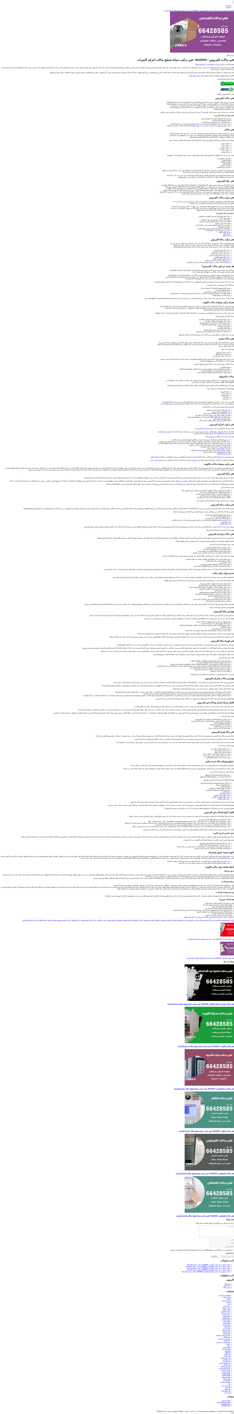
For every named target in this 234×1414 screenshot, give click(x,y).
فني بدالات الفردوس (151, 920)
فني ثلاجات (227, 1356)
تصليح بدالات (221, 920)
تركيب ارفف (209, 262)
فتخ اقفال (227, 1352)
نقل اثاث (227, 1387)
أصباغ (228, 1299)
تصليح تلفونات (226, 1318)
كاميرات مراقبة (225, 167)
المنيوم (228, 1302)
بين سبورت (227, 1306)
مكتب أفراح (226, 1380)
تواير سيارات (226, 1325)
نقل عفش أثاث (225, 1391)
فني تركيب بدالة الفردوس (66, 920)
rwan (232, 64)
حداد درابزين (226, 1328)
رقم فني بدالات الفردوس (211, 920)
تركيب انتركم (219, 443)
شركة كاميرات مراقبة (223, 419)
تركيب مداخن (226, 1314)
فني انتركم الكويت (222, 452)
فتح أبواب (227, 1351)
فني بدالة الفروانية (224, 793)
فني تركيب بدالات (207, 228)
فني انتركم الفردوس (168, 920)
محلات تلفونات (225, 1373)
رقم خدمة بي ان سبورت (223, 1342)
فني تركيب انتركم (207, 428)
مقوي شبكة (195, 125)
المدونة (228, 7)
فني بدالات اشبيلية (222, 79)
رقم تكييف (227, 1340)
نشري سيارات (199, 450)
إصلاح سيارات (226, 1300)
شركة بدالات (226, 232)
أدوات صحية (226, 1297)
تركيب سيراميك (225, 1312)
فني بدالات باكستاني (223, 259)
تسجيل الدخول (226, 1400)
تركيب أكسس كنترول (223, 837)
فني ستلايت (226, 447)
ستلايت (228, 1344)
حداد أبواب (227, 1326)
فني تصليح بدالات (54, 920)
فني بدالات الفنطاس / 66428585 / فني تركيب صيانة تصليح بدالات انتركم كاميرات (205, 1216)
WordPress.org (226, 1405)
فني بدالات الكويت (183, 177)
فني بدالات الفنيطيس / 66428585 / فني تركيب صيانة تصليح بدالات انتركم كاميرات (205, 1173)
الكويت (220, 1411)
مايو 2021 (227, 1284)
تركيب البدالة (182, 484)
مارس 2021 (226, 1287)
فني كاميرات (208, 433)
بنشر (228, 1304)
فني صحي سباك (225, 1358)
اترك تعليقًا (199, 64)
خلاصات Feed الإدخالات (223, 1402)
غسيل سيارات (226, 1349)
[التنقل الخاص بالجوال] (233, 1)
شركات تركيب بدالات (198, 920)
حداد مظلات (226, 1337)
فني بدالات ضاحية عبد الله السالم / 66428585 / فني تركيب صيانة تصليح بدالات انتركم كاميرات (200, 1004)
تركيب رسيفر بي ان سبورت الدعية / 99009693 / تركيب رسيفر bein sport (208, 1268)
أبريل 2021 (227, 1285)
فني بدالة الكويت (225, 412)
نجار (229, 1384)
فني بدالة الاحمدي (225, 523)
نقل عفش (227, 1389)
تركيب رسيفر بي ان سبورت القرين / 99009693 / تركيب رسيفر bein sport (208, 1264)
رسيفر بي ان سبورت (224, 1339)
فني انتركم (225, 260)
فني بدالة (195, 76)
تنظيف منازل (226, 1323)
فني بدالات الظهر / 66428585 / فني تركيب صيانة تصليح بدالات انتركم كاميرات (206, 1131)
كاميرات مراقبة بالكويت (224, 433)
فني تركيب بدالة (78, 920)
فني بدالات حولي (224, 795)
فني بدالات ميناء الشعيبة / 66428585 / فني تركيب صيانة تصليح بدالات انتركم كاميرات (204, 1089)
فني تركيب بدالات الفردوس (91, 920)
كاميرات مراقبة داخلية (219, 861)
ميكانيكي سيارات (225, 1382)
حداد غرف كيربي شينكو (223, 1335)
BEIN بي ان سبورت (224, 1295)
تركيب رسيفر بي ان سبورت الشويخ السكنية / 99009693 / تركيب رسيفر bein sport (206, 1271)
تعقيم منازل (226, 1321)
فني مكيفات (226, 1365)
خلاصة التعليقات (225, 1404)
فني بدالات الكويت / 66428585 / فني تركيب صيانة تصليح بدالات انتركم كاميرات (206, 1046)
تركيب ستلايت (226, 1311)
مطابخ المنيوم (226, 1375)
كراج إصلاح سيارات (224, 1368)
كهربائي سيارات (225, 1370)
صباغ (228, 1345)
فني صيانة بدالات (44, 920)
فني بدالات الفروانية (223, 797)
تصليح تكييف (226, 1316)
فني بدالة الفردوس (114, 920)
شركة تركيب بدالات (186, 920)
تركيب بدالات (230, 55)
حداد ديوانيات (226, 1332)
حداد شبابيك (226, 1333)
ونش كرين (227, 1392)
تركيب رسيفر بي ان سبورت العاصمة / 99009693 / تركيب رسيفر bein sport (208, 1266)
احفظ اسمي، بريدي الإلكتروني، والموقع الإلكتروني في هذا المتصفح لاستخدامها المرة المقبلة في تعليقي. (201, 1250)
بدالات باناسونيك (229, 920)
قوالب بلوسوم (177, 1411)
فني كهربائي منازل (224, 1363)
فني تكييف (227, 1354)
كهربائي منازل (226, 445)
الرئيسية (227, 5)
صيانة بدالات (226, 234)
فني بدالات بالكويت (223, 799)
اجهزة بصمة (226, 856)
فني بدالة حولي (225, 522)
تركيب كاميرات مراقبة (223, 295)
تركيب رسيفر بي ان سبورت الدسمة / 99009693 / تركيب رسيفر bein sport (208, 1270)
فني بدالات (189, 193)
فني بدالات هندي (224, 257)
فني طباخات (226, 1359)
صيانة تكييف (226, 1347)
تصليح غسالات (226, 1319)
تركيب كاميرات (195, 460)
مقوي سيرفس (221, 125)
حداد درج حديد (226, 1330)
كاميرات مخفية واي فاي (219, 863)
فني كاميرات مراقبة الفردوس (31, 920)
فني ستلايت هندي (221, 448)
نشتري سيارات (225, 1385)
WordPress (160, 1411)
